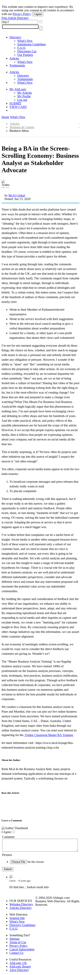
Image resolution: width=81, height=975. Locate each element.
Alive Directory (19, 970)
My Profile (24, 96)
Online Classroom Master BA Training (48, 735)
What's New (25, 40)
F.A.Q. (21, 47)
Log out (22, 99)
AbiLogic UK (18, 963)
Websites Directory (21, 904)
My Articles (24, 92)
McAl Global (16, 195)
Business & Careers (22, 127)
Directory (15, 37)
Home (5, 117)
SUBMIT (15, 103)
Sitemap (14, 938)
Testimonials (17, 65)
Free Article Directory (15, 18)
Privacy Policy (22, 14)
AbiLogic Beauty (20, 966)
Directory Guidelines (22, 925)
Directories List (26, 51)
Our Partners (25, 55)
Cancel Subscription (21, 949)
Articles (14, 58)
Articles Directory (20, 908)
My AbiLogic (17, 89)
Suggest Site (17, 918)
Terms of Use (17, 942)
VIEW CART (18, 107)
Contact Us (16, 952)
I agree (38, 14)
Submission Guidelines (31, 44)
